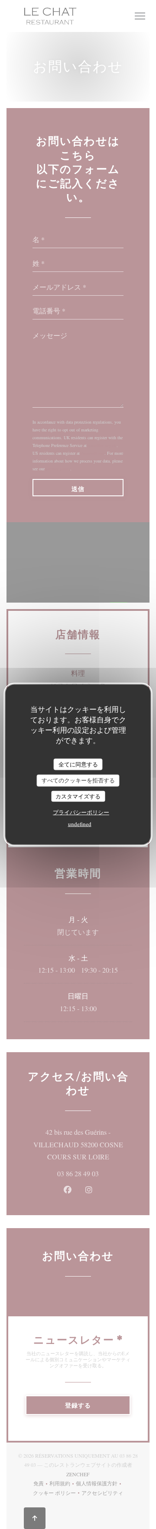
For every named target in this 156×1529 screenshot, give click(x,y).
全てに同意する (78, 764)
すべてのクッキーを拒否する (78, 780)
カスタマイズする (78, 796)
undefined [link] (79, 824)
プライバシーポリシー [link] (81, 812)
